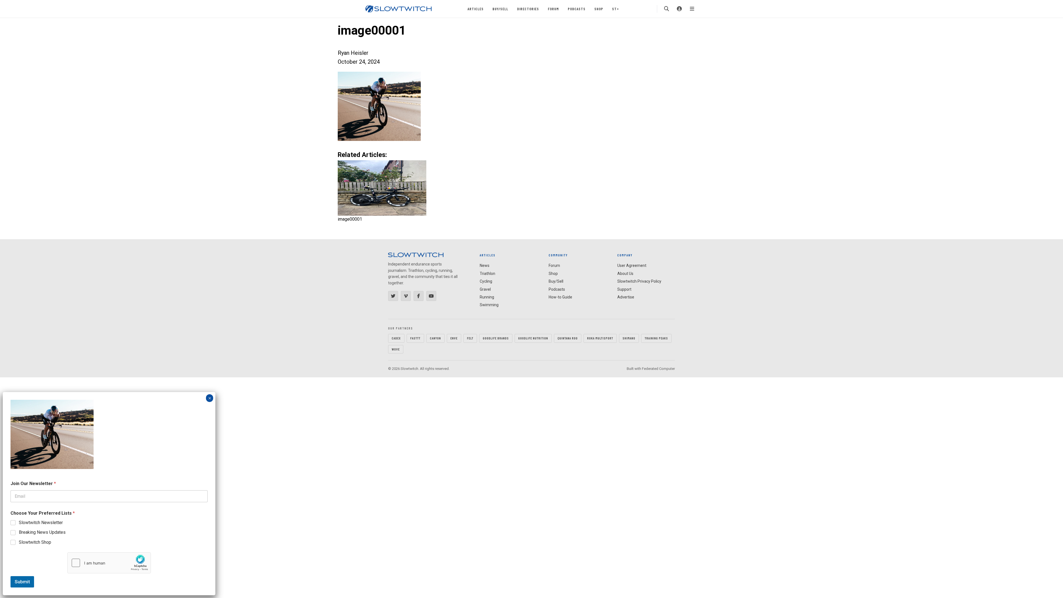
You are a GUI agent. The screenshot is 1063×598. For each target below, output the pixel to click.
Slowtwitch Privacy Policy (639, 281)
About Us (625, 273)
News (484, 265)
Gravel (485, 289)
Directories (528, 8)
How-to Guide (560, 297)
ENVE (454, 338)
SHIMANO (629, 338)
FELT (470, 338)
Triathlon (487, 273)
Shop (598, 8)
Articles (476, 8)
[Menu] (692, 8)
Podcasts (576, 8)
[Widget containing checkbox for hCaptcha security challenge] (109, 562)
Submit (22, 581)
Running (487, 297)
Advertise (625, 297)
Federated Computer (658, 369)
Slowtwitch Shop (35, 542)
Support (624, 289)
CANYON (435, 338)
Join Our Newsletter (33, 483)
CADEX (396, 338)
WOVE (396, 349)
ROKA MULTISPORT (600, 338)
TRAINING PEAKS (656, 338)
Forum (553, 8)
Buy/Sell (500, 8)
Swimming (489, 305)
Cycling (486, 281)
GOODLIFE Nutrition (533, 338)
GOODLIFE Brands (496, 338)
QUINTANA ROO (568, 338)
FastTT (415, 338)
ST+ (615, 8)
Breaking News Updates (42, 532)
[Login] (679, 8)
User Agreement (631, 265)
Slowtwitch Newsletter (41, 522)
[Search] (666, 8)
